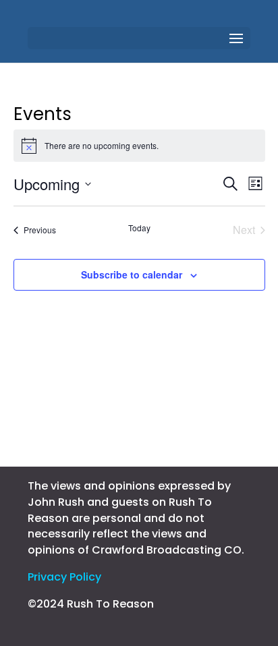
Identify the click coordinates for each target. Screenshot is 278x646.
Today (139, 228)
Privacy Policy (64, 577)
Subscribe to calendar (131, 274)
